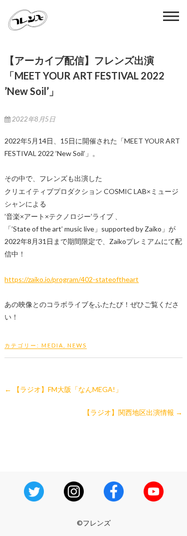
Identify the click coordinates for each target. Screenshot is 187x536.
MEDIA (52, 345)
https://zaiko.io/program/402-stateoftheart (71, 279)
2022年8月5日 (32, 119)
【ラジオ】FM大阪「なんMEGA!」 (63, 389)
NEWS (77, 345)
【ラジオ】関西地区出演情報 (133, 412)
